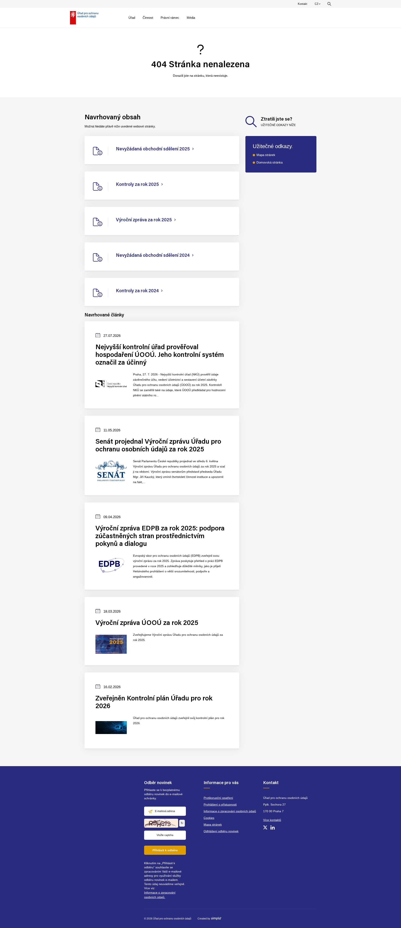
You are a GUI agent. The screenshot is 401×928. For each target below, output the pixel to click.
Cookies (209, 818)
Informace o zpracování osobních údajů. (159, 895)
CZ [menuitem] (318, 5)
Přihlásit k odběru (165, 850)
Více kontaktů (272, 820)
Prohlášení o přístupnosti (220, 804)
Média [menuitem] (191, 17)
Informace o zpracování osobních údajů (230, 811)
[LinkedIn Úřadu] (272, 827)
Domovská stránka (269, 162)
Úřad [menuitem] (131, 17)
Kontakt (302, 3)
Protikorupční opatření (218, 798)
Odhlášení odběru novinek (221, 831)
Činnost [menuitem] (148, 17)
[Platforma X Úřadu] (265, 827)
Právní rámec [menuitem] (170, 17)
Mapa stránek (265, 155)
